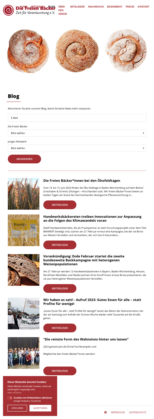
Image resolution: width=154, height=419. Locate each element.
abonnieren (24, 159)
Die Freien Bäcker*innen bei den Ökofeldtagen (81, 180)
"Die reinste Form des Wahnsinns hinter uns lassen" (86, 339)
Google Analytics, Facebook (33, 399)
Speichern (17, 408)
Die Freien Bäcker (18, 126)
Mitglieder (77, 6)
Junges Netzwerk (17, 141)
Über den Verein (62, 10)
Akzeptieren (40, 408)
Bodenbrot (114, 6)
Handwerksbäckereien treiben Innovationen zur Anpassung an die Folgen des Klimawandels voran (92, 218)
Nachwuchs (96, 6)
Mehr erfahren (14, 392)
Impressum (118, 412)
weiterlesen (60, 204)
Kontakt (143, 6)
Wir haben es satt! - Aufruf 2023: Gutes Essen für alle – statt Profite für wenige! (92, 301)
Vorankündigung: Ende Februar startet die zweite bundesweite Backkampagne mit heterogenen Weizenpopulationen (83, 260)
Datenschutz (137, 412)
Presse (130, 6)
